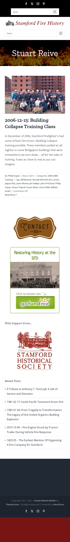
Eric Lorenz (54, 179)
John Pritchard (47, 183)
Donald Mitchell (40, 179)
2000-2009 (53, 175)
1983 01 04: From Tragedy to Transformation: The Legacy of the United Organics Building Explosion (34, 414)
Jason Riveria (22, 183)
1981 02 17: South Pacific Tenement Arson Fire (35, 402)
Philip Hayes (14, 175)
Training (9, 179)
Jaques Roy (10, 183)
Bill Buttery (26, 179)
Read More (10, 194)
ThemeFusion (12, 504)
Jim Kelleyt (35, 183)
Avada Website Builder (45, 500)
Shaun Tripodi (18, 187)
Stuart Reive (32, 187)
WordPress (59, 504)
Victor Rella (44, 187)
